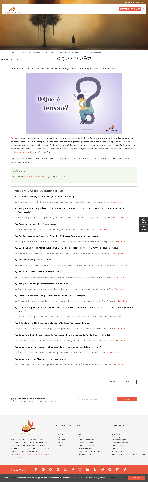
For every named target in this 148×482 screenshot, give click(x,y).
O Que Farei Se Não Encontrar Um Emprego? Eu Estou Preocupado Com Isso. (53, 323)
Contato (60, 442)
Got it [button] (136, 478)
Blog (58, 437)
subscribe (127, 399)
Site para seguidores (120, 451)
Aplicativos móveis (86, 454)
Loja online (116, 434)
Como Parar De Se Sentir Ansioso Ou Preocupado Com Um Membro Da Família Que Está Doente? (62, 335)
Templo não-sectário (120, 442)
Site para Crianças (119, 439)
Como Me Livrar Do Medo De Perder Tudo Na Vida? (41, 359)
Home (13, 53)
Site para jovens (118, 437)
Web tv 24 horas (118, 445)
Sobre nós (61, 439)
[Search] (144, 9)
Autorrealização (24, 152)
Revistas (82, 437)
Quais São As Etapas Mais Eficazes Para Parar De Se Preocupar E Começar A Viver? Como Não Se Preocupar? (68, 248)
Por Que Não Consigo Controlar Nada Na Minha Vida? (42, 283)
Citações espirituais (86, 439)
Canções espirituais (86, 445)
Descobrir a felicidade (130, 9)
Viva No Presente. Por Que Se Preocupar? (37, 271)
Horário (60, 434)
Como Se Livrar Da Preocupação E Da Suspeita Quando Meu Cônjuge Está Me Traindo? (58, 347)
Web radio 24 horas (119, 448)
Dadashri (15, 138)
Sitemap (60, 445)
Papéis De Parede (86, 442)
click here (74, 478)
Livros (81, 434)
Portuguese (139, 2)
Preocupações (34, 176)
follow (143, 222)
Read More (116, 202)
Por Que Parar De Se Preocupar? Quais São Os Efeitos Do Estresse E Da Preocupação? (57, 236)
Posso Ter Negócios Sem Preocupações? (36, 224)
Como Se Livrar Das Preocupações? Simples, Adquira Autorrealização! (50, 295)
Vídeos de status (85, 448)
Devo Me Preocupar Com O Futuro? (33, 260)
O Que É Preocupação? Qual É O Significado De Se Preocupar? (46, 196)
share (144, 230)
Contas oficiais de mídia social (90, 451)
